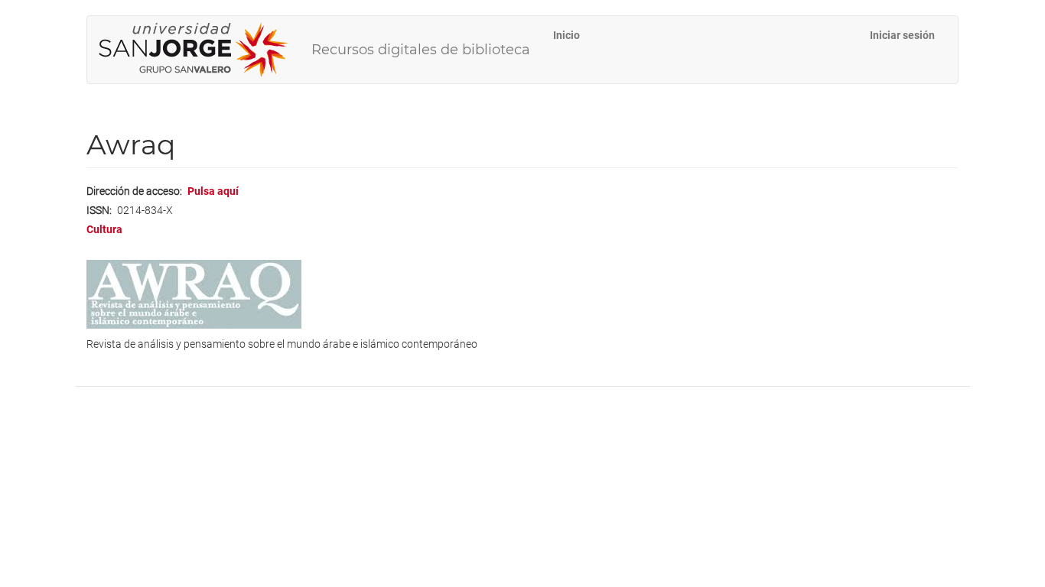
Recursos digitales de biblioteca (420, 49)
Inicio (566, 35)
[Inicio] (199, 49)
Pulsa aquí (213, 191)
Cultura (104, 229)
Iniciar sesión (902, 35)
